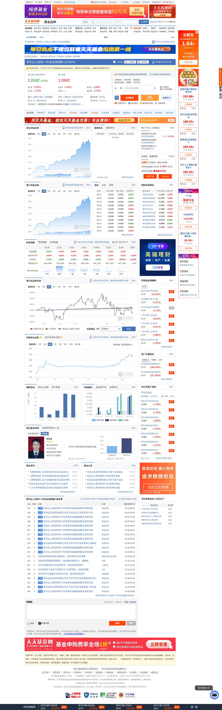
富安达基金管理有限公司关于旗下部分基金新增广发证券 (67, 587)
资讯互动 (103, 28)
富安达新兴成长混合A (150, 417)
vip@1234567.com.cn (94, 676)
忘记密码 (57, 2)
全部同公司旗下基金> (164, 458)
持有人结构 (137, 113)
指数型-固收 (38, 97)
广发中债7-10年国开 (149, 315)
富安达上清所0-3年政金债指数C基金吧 (44, 499)
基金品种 (50, 22)
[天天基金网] (33, 22)
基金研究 (103, 31)
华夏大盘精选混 (149, 198)
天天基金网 (29, 42)
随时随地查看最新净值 (74, 128)
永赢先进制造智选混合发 (151, 523)
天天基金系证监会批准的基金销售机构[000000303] (77, 679)
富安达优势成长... (148, 136)
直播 (126, 31)
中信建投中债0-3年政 (149, 299)
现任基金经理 (32, 428)
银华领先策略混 (149, 220)
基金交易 (112, 2)
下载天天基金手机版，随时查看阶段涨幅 (93, 242)
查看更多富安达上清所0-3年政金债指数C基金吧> (115, 595)
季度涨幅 (42, 242)
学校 (120, 28)
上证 (41, 37)
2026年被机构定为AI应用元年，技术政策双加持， (61, 565)
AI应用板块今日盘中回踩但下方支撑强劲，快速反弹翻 (63, 569)
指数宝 (153, 28)
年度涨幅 (54, 242)
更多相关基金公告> (125, 492)
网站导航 (168, 2)
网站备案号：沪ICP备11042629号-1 (132, 687)
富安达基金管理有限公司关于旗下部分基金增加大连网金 (67, 543)
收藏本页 (171, 22)
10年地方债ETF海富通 (150, 307)
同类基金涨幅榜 (148, 280)
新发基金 (46, 31)
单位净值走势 (32, 128)
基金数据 (28, 28)
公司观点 (155, 128)
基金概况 (41, 113)
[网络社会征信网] (90, 695)
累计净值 (61, 75)
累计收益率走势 (33, 281)
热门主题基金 (147, 354)
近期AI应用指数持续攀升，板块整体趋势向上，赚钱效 (63, 560)
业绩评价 (113, 387)
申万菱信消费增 (149, 227)
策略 (110, 31)
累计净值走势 (32, 185)
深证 (106, 37)
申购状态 (54, 31)
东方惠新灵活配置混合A (150, 364)
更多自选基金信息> (165, 235)
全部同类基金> (167, 347)
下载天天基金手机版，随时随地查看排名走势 (110, 337)
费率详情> (137, 82)
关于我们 (45, 672)
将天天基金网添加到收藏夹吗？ (114, 669)
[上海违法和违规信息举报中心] (108, 695)
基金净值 (37, 28)
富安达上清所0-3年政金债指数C (58, 42)
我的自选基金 (147, 185)
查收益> (172, 156)
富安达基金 (71, 101)
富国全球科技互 (149, 202)
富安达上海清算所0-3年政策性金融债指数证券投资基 (65, 508)
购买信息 (169, 113)
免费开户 (48, 2)
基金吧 (121, 31)
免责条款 (99, 672)
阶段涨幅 (83, 113)
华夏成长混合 (148, 195)
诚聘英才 (154, 672)
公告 (65, 31)
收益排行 (154, 31)
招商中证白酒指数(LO (150, 513)
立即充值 (165, 176)
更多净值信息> (128, 235)
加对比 (144, 62)
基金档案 (30, 113)
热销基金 (163, 31)
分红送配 (94, 113)
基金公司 (161, 22)
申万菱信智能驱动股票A (150, 372)
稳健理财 (162, 28)
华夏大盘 (44, 56)
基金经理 (51, 113)
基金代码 (153, 22)
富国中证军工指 (149, 213)
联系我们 (77, 672)
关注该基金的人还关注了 (153, 499)
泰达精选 (60, 56)
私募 (70, 31)
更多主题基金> (167, 379)
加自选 (131, 62)
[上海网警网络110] (73, 695)
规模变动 (126, 113)
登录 (70, 447)
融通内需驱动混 (149, 216)
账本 (94, 31)
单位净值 (31, 75)
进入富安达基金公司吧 (127, 499)
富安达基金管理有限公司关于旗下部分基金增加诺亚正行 (67, 578)
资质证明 (56, 672)
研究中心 (67, 672)
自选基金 (136, 2)
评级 (70, 28)
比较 (94, 28)
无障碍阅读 (156, 2)
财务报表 (158, 113)
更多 (173, 37)
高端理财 (171, 28)
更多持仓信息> (128, 177)
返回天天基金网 (100, 2)
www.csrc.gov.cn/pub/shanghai (111, 683)
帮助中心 (146, 2)
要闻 (110, 28)
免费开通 (150, 176)
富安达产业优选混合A (150, 401)
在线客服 (144, 672)
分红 (61, 31)
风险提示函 (121, 672)
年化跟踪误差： (76, 104)
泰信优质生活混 (149, 224)
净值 (96, 185)
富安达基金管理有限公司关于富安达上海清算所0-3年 (65, 512)
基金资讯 (30, 465)
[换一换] (192, 707)
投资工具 (79, 28)
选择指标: (117, 345)
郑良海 (102, 97)
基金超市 (137, 31)
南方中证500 (148, 205)
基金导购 (146, 31)
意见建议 (133, 672)
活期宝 (145, 28)
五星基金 (171, 31)
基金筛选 (79, 31)
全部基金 (39, 42)
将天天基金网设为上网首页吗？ (86, 669)
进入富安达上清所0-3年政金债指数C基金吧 (98, 499)
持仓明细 (105, 113)
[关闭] (196, 707)
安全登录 (38, 2)
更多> (88, 128)
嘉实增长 (52, 56)
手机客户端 (70, 2)
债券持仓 (110, 128)
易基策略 (76, 56)
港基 (65, 28)
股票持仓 (98, 128)
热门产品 (145, 128)
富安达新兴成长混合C (150, 425)
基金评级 (94, 101)
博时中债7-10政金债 (149, 520)
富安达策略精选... (148, 143)
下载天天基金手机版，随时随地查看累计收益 (110, 281)
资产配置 (56, 387)
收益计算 (88, 31)
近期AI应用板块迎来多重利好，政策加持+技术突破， (63, 556)
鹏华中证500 (148, 209)
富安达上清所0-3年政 (149, 340)
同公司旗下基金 (148, 387)
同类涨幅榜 (29, 707)
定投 (60, 28)
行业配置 (116, 113)
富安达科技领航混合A (150, 434)
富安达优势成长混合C (150, 450)
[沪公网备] (127, 695)
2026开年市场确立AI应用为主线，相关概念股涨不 (61, 574)
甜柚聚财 (105, 574)
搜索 (144, 22)
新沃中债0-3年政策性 (149, 291)
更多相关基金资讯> (68, 492)
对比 (129, 329)
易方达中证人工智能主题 (151, 516)
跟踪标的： (32, 104)
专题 (126, 28)
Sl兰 (103, 569)
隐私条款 (110, 672)
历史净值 (73, 113)
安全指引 (88, 672)
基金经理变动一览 (50, 428)
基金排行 (54, 28)
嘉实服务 (68, 56)
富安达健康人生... (148, 149)
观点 (115, 28)
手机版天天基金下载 (163, 62)
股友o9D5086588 (109, 556)
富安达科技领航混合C (150, 442)
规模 (60, 97)
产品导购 (124, 2)
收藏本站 (29, 2)
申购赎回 (88, 387)
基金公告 (148, 113)
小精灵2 (105, 565)
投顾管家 (45, 28)
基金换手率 (101, 387)
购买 (171, 292)
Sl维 (103, 561)
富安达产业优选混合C (150, 409)
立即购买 (129, 98)
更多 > (133, 128)
